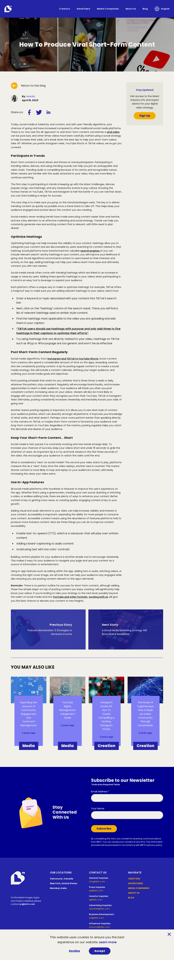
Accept (99, 951)
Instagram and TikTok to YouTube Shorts (72, 358)
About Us (130, 8)
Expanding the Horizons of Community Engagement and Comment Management (28, 714)
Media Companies (108, 8)
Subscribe (104, 829)
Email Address (100, 791)
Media (28, 745)
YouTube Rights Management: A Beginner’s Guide (67, 710)
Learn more (108, 942)
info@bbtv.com (97, 881)
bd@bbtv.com (96, 917)
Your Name (97, 808)
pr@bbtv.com (27, 904)
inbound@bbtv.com (99, 927)
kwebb (30, 96)
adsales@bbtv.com (99, 908)
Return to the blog (33, 86)
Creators (64, 8)
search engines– (90, 250)
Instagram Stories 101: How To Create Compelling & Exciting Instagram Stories (106, 716)
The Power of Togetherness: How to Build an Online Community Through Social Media (145, 714)
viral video (113, 132)
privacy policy (154, 845)
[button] (162, 8)
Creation (106, 745)
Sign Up (144, 116)
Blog (145, 8)
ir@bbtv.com (95, 899)
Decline (74, 951)
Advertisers (83, 8)
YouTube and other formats (70, 597)
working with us (98, 597)
